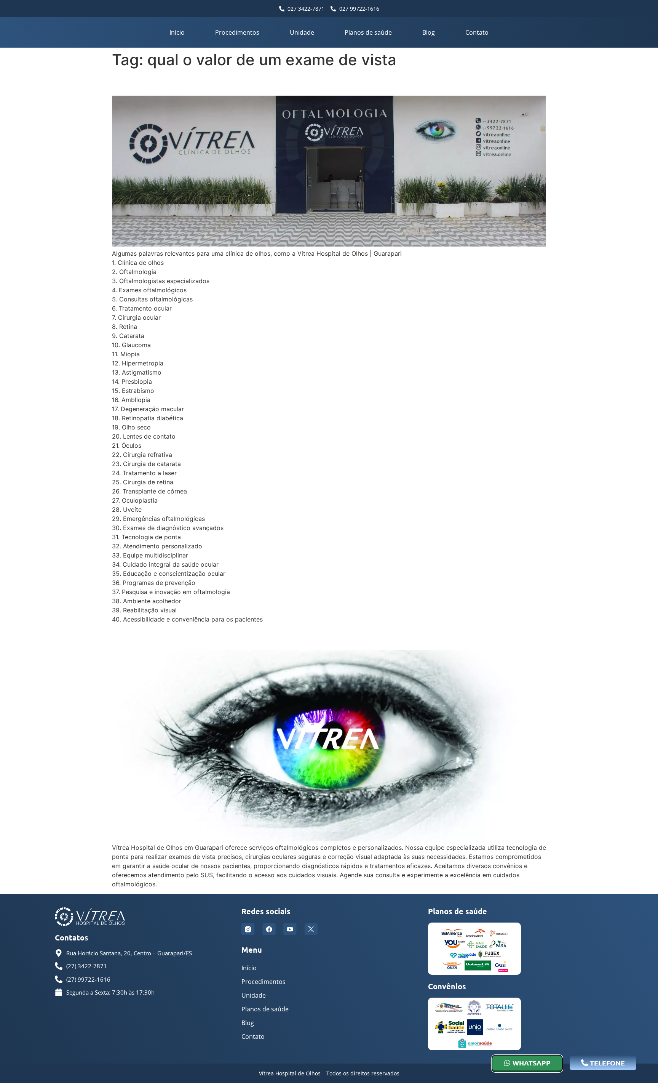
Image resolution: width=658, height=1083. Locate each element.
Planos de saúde (368, 32)
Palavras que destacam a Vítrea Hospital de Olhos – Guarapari (290, 82)
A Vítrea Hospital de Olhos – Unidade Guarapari (248, 636)
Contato (477, 32)
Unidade (302, 32)
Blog (428, 32)
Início (177, 32)
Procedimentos (237, 32)
